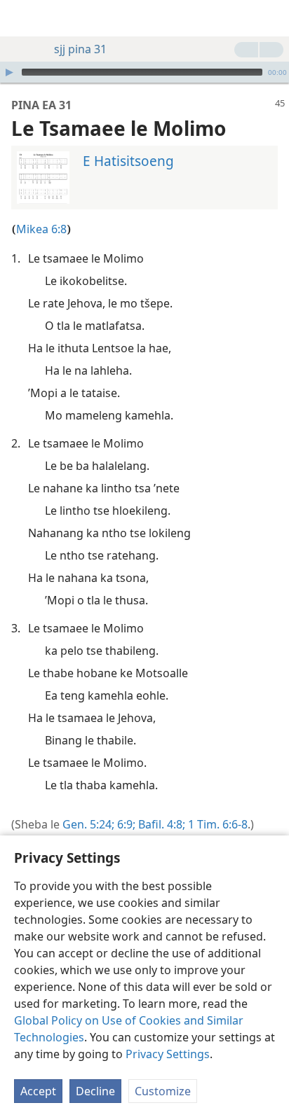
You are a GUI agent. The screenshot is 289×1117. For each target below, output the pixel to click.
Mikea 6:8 (41, 229)
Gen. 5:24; (88, 824)
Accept (38, 1091)
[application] (144, 72)
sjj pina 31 (80, 49)
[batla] (271, 18)
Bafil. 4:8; (160, 824)
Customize (163, 1091)
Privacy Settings (168, 1054)
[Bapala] (9, 72)
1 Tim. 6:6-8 (216, 824)
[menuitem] (21, 18)
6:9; (124, 824)
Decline (95, 1091)
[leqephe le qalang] (21, 18)
